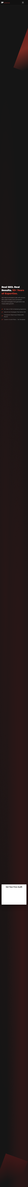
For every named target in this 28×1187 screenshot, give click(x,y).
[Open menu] (22, 2)
